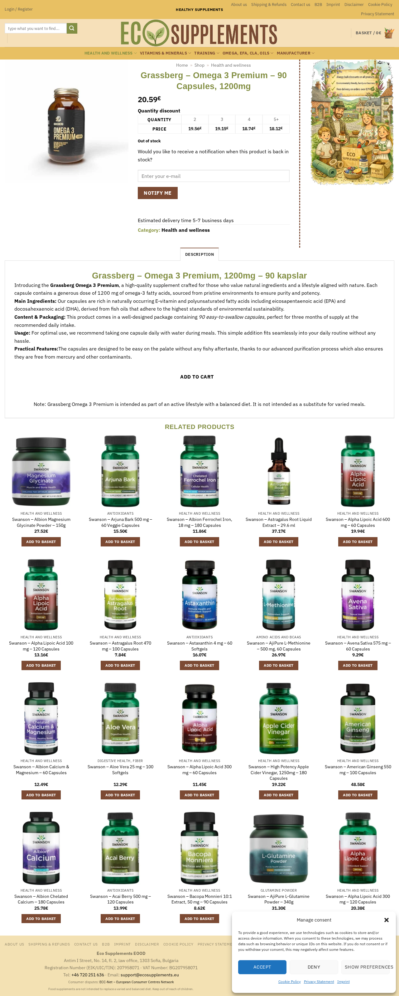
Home (182, 65)
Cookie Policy (289, 981)
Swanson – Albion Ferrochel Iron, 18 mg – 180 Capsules (199, 522)
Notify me (157, 193)
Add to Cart (197, 377)
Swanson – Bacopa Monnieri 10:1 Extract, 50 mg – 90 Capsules (199, 899)
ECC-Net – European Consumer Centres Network (136, 982)
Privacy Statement (319, 981)
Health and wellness (108, 53)
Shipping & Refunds (268, 4)
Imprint (343, 981)
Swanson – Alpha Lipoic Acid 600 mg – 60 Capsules (358, 522)
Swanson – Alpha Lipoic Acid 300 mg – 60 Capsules (199, 769)
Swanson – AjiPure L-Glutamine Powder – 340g (279, 899)
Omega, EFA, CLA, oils (246, 53)
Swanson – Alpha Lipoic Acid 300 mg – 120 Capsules (358, 899)
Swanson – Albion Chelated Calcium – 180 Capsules (41, 899)
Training (204, 53)
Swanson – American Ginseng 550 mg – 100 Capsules (358, 769)
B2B (318, 4)
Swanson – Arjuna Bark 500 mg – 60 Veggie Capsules (120, 522)
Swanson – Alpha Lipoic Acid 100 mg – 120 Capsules (41, 646)
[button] (386, 920)
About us (239, 4)
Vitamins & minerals (163, 53)
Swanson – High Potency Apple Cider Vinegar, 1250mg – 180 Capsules (278, 772)
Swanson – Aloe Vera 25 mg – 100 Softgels (120, 769)
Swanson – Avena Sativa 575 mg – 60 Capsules (358, 646)
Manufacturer (293, 53)
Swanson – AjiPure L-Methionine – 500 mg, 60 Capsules (278, 646)
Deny (314, 967)
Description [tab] (199, 254)
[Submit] (72, 28)
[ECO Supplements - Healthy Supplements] (199, 33)
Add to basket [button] (41, 541)
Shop (199, 65)
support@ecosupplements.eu (150, 975)
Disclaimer (354, 4)
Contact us (300, 4)
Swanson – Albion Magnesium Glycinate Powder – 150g (41, 522)
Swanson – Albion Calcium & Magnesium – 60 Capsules (41, 769)
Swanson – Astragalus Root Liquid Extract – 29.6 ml (279, 522)
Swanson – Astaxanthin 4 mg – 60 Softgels (199, 646)
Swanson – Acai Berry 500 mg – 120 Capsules (120, 899)
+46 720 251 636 (87, 975)
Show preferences (367, 967)
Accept (262, 967)
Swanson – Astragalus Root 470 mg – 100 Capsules (120, 646)
